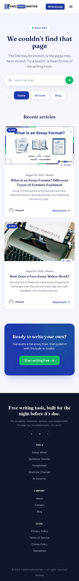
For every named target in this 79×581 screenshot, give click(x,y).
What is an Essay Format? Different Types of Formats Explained (39, 182)
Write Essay (55, 6)
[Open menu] (71, 6)
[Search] (69, 80)
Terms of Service (39, 537)
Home (21, 95)
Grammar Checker (39, 472)
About (39, 498)
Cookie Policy (40, 544)
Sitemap (39, 575)
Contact (39, 505)
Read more (60, 210)
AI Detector (39, 478)
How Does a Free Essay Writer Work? (39, 276)
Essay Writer (39, 452)
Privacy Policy (39, 531)
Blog (58, 95)
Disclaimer (39, 550)
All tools (40, 95)
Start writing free (36, 360)
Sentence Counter (39, 458)
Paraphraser (39, 465)
